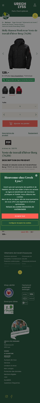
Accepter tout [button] (20, 216)
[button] (20, 223)
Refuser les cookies (14, 207)
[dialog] (20, 201)
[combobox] (36, 175)
